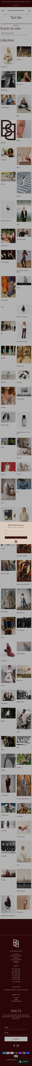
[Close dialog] (31, 522)
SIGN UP (16, 537)
